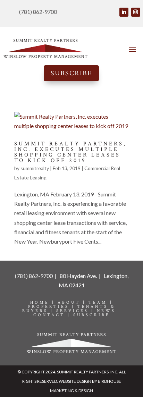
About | (73, 302)
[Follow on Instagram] (135, 12)
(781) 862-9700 (34, 275)
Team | (101, 302)
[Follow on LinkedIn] (123, 12)
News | (109, 310)
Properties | (52, 306)
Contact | (53, 315)
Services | (76, 310)
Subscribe (71, 73)
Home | (44, 302)
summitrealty (34, 168)
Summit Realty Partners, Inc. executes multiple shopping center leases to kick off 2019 (70, 152)
